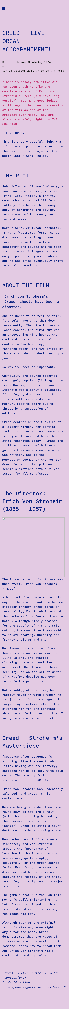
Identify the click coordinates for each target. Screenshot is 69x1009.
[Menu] (6, 10)
